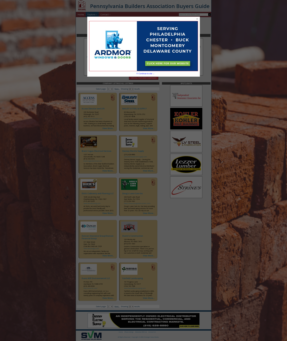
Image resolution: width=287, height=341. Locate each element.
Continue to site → (145, 73)
